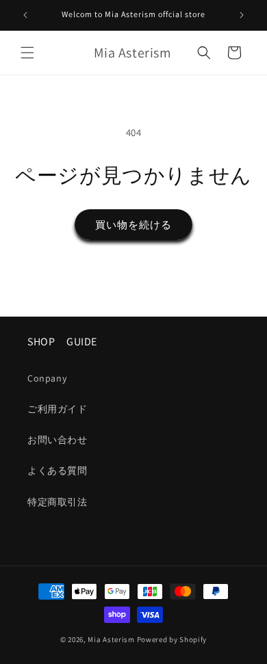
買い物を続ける (133, 224)
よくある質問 (57, 470)
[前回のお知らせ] (25, 15)
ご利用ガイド (57, 409)
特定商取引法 (57, 502)
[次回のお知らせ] (242, 15)
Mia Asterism (111, 639)
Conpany (46, 378)
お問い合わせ (57, 440)
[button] (27, 53)
